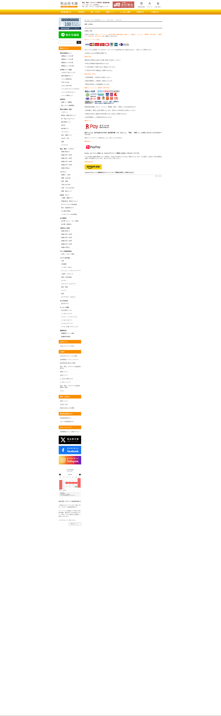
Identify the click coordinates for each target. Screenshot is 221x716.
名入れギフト (65, 303)
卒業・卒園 (64, 181)
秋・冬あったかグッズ (67, 118)
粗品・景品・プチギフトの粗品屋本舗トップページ (95, 20)
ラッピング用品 (64, 307)
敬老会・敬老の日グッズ (68, 115)
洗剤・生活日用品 (66, 277)
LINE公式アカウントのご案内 (68, 356)
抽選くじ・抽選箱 (66, 102)
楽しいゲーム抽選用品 (67, 105)
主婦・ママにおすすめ (67, 188)
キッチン (63, 280)
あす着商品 (63, 218)
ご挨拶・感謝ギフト (67, 198)
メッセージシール (66, 313)
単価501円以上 (65, 168)
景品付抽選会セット (66, 53)
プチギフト (63, 172)
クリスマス (64, 145)
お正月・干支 (65, 138)
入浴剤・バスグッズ (67, 274)
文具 (62, 260)
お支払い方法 (88, 31)
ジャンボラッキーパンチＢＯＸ (70, 89)
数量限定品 (63, 330)
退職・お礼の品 (65, 178)
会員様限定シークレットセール (69, 359)
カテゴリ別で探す (65, 258)
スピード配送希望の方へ (67, 421)
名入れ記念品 (64, 300)
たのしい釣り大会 (66, 85)
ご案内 (62, 351)
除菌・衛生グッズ (66, 191)
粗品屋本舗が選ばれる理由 (68, 363)
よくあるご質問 (125, 12)
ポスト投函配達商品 (66, 251)
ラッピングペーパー (67, 323)
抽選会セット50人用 (67, 59)
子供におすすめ (65, 184)
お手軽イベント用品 (66, 69)
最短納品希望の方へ (66, 413)
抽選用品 (62, 99)
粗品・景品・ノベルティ (67, 149)
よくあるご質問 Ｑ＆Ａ (66, 378)
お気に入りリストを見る (67, 346)
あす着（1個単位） (66, 224)
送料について (64, 401)
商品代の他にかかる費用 (67, 408)
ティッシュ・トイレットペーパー (71, 270)
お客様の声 (140, 12)
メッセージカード (66, 320)
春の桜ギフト (65, 128)
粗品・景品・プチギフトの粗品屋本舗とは (70, 367)
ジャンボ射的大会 (66, 79)
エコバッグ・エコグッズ (68, 283)
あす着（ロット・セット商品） (70, 221)
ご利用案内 (81, 12)
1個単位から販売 (65, 228)
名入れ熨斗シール (66, 310)
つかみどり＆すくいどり (68, 72)
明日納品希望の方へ (66, 418)
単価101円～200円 (66, 155)
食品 (62, 293)
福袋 (62, 141)
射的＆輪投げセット (67, 75)
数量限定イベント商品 (67, 333)
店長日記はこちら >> (75, 523)
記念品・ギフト (64, 195)
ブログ (62, 391)
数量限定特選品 (65, 336)
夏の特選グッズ (65, 122)
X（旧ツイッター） (65, 382)
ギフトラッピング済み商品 (69, 204)
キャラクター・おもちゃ (68, 297)
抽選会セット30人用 (67, 56)
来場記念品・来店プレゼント (69, 201)
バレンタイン (65, 131)
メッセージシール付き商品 (69, 214)
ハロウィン (64, 112)
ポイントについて (66, 427)
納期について (110, 12)
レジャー (63, 290)
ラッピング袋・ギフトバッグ (69, 326)
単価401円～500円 (66, 164)
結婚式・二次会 (65, 174)
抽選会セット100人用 (67, 66)
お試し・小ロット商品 (67, 254)
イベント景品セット (67, 95)
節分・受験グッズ (66, 135)
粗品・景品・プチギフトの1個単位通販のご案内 (70, 386)
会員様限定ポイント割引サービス (69, 431)
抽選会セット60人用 (67, 62)
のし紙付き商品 (65, 211)
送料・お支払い (96, 12)
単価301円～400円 (66, 161)
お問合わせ (155, 12)
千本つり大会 (65, 82)
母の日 (63, 125)
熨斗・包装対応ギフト (67, 207)
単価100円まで (65, 151)
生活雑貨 (63, 264)
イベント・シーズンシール (69, 316)
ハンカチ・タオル (66, 267)
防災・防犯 (64, 287)
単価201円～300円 (66, 158)
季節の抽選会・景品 (66, 109)
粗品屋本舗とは (66, 12)
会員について (64, 375)
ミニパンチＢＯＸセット (68, 92)
